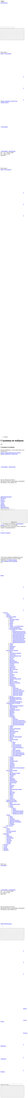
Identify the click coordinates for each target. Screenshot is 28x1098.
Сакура (2, 364)
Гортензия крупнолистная (7, 333)
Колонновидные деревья (7, 255)
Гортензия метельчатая (6, 335)
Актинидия (3, 275)
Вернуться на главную (15, 452)
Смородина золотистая (6, 309)
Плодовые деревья (5, 247)
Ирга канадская (5, 290)
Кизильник (3, 344)
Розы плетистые (5, 359)
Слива (2, 269)
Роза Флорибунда (5, 354)
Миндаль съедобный (6, 304)
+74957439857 (4, 151)
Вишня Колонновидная (7, 259)
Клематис (3, 421)
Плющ (2, 350)
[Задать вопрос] (12, 985)
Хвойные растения (5, 405)
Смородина (3, 306)
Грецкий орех (4, 387)
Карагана (3, 342)
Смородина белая (5, 308)
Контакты (6, 850)
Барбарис (3, 325)
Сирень (2, 367)
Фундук (3, 315)
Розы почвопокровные (6, 360)
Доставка (3, 239)
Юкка (2, 377)
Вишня (2, 251)
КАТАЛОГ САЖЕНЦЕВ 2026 (8, 246)
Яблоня (2, 273)
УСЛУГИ (3, 236)
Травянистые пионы (6, 413)
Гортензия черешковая (6, 336)
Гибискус (3, 329)
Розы (2, 352)
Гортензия (3, 331)
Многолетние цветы (6, 406)
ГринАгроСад (4, 2)
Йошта (2, 292)
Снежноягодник (5, 368)
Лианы (2, 414)
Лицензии (3, 232)
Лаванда (3, 346)
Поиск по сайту (5, 1084)
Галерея (3, 235)
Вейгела (3, 328)
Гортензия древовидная (7, 332)
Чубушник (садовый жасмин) (8, 375)
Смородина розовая (6, 312)
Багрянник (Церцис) (6, 324)
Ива (2, 389)
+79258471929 (11, 151)
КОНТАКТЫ (4, 240)
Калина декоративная (6, 340)
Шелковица (3, 379)
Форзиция (3, 373)
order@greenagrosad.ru (6, 496)
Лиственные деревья (6, 378)
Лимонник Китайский (6, 300)
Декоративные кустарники (7, 320)
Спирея (2, 370)
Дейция (2, 337)
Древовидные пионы (6, 410)
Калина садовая (5, 293)
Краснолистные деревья (7, 394)
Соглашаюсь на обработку (12, 524)
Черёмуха (3, 374)
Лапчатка (3, 347)
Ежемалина (3, 288)
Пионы (2, 409)
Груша (2, 253)
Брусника (3, 278)
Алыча (2, 250)
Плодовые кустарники (6, 274)
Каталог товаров (5, 452)
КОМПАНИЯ (4, 228)
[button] (12, 138)
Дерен (2, 339)
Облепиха (3, 305)
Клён (2, 393)
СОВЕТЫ (3, 242)
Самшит (3, 366)
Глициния (3, 416)
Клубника (3, 296)
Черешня (3, 271)
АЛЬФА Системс (12, 560)
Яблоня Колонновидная (7, 266)
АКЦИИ (3, 244)
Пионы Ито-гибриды (6, 412)
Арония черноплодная (6, 277)
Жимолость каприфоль (6, 418)
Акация (2, 381)
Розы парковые (4, 358)
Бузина (2, 279)
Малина (3, 301)
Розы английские (5, 355)
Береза (2, 382)
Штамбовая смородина (6, 316)
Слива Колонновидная (6, 263)
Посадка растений (5, 238)
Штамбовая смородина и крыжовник (10, 317)
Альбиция (3, 323)
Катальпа (3, 390)
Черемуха (3, 404)
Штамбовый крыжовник (7, 319)
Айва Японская (5, 321)
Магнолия (3, 397)
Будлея (2, 408)
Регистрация (8, 53)
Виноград (3, 281)
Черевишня (3, 270)
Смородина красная (6, 311)
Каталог (6, 612)
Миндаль (3, 398)
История (3, 231)
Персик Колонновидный (7, 262)
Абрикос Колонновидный (7, 257)
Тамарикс (3, 371)
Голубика (3, 285)
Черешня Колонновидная (7, 265)
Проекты (6, 844)
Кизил (2, 294)
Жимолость (3, 289)
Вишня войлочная (5, 284)
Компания (6, 833)
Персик (2, 267)
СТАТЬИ (3, 243)
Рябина (2, 400)
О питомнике (4, 230)
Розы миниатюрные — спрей (8, 356)
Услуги (5, 827)
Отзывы (3, 234)
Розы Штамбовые (5, 363)
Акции (5, 847)
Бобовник (3, 327)
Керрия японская (5, 343)
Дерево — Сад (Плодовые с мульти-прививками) (13, 254)
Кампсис (3, 420)
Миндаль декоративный (7, 348)
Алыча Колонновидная (6, 258)
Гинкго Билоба (4, 386)
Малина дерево (4, 302)
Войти (2, 53)
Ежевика (3, 286)
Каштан (3, 391)
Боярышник (4, 385)
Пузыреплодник (5, 351)
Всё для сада (4, 422)
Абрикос (3, 248)
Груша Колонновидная (6, 261)
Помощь (6, 848)
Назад (8, 614)
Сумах (2, 402)
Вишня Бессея (4, 282)
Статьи (5, 846)
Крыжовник (4, 298)
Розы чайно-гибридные (7, 362)
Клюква (3, 297)
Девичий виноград (5, 417)
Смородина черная (5, 313)
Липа (2, 395)
